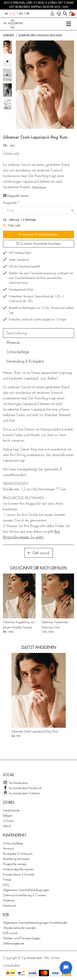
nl (6, 13)
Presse (7, 879)
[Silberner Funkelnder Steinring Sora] (57, 596)
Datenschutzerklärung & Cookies (24, 895)
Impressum (9, 905)
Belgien (8, 815)
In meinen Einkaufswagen (38, 234)
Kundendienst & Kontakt (18, 874)
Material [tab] (13, 342)
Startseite (8, 35)
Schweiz (8, 820)
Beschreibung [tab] (16, 333)
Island (7, 826)
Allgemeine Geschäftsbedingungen (26, 890)
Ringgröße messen (17, 195)
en (21, 13)
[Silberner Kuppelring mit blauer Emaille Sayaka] (19, 596)
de (13, 13)
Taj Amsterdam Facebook (25, 788)
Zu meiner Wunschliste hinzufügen (40, 243)
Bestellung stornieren (16, 859)
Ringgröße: (11, 202)
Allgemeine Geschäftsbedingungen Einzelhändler (35, 922)
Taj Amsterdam (18, 783)
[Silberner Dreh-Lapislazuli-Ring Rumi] (38, 690)
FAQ (6, 884)
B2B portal (10, 933)
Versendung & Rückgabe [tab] (25, 361)
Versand (8, 848)
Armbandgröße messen (18, 869)
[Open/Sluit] (68, 24)
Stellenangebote (13, 943)
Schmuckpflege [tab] (17, 352)
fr (27, 13)
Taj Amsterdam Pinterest (23, 793)
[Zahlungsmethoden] (10, 973)
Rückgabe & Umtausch (18, 853)
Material (8, 900)
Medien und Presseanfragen (21, 938)
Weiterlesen (39, 187)
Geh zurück (40, 553)
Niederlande (11, 810)
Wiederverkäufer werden (19, 928)
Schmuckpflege (13, 843)
